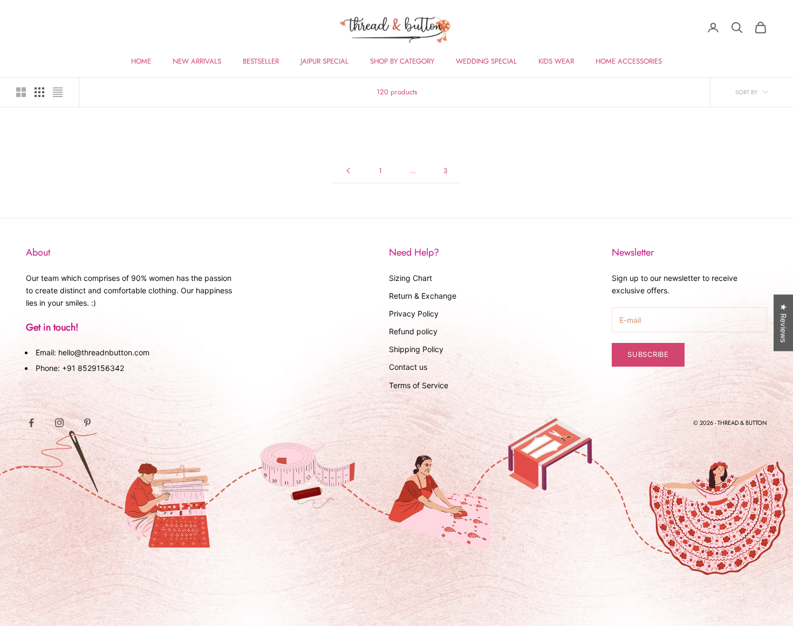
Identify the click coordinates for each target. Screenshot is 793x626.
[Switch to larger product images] (21, 92)
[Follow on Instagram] (59, 422)
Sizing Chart (410, 278)
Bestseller (261, 61)
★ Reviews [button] (783, 322)
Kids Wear (556, 61)
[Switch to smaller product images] (39, 92)
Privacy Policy (414, 313)
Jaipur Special (324, 61)
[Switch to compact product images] (58, 92)
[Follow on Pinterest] (87, 422)
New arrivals (197, 61)
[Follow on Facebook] (31, 422)
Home (141, 61)
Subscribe (648, 354)
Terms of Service (418, 385)
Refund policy (413, 331)
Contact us (408, 367)
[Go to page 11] (348, 171)
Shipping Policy (416, 349)
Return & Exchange (422, 295)
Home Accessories (629, 61)
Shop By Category (402, 61)
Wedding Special (486, 61)
